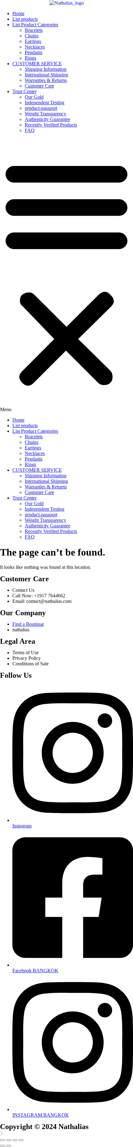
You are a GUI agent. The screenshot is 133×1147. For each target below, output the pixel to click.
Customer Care (39, 85)
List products (25, 19)
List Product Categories (35, 24)
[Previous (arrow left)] (2, 1146)
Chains (31, 35)
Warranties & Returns (46, 80)
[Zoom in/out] (21, 1140)
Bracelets (34, 30)
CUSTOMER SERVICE (37, 63)
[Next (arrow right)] (8, 1146)
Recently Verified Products (51, 124)
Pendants (33, 52)
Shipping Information (45, 69)
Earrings (33, 41)
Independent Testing (44, 102)
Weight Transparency (45, 113)
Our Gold (34, 97)
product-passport (41, 108)
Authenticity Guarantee (47, 119)
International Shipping (46, 74)
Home (18, 13)
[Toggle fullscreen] (14, 1140)
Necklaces (35, 46)
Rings (30, 58)
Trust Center (24, 91)
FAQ (30, 130)
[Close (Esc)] (2, 1140)
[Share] (8, 1140)
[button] (66, 275)
